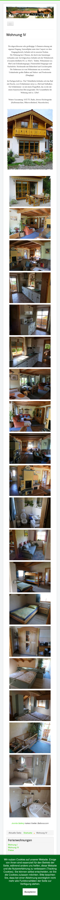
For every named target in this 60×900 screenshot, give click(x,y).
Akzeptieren (30, 891)
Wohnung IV (13, 847)
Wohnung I (13, 844)
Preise (11, 850)
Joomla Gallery (18, 823)
